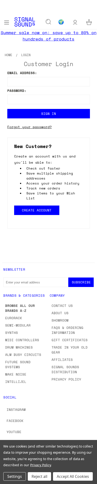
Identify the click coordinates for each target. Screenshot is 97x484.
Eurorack (13, 317)
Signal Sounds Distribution (65, 369)
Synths (11, 332)
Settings (14, 476)
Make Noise (15, 374)
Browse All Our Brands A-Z (20, 308)
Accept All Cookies (73, 476)
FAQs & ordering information (67, 330)
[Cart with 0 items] (89, 22)
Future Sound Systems (18, 364)
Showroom (60, 320)
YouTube (14, 431)
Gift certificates (70, 339)
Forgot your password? (29, 126)
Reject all (39, 476)
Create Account (36, 210)
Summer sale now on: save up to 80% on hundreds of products (49, 35)
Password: (16, 90)
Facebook (15, 420)
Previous (7, 479)
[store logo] (24, 22)
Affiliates (62, 359)
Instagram (16, 409)
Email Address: (22, 72)
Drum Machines (19, 347)
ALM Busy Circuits (23, 354)
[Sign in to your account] (75, 22)
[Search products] (48, 22)
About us (60, 312)
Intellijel (15, 381)
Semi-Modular (18, 325)
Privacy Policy (66, 379)
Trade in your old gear (70, 350)
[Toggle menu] (6, 22)
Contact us (62, 305)
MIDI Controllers (22, 339)
